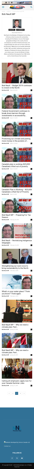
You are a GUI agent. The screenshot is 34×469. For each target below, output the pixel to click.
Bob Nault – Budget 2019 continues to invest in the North (17, 86)
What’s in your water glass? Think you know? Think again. (16, 292)
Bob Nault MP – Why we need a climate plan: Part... (15, 326)
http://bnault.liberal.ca (17, 32)
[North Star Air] (17, 3)
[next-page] (24, 393)
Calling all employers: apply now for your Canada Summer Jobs (17, 382)
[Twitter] (17, 458)
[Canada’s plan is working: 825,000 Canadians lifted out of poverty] (17, 154)
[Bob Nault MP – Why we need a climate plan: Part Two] (17, 311)
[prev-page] (9, 393)
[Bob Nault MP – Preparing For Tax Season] (17, 205)
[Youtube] (22, 458)
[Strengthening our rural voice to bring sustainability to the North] (17, 256)
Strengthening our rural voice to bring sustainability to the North (15, 267)
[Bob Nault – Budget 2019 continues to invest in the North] (17, 73)
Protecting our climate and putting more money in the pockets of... (16, 140)
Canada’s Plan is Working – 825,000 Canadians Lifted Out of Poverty (17, 191)
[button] (3, 7)
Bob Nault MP (5, 90)
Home (3, 11)
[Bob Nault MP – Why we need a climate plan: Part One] (17, 340)
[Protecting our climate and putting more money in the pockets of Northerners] (17, 129)
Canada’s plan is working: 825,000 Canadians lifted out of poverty (16, 165)
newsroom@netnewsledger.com (20, 446)
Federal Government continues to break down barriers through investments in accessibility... (16, 113)
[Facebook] (12, 458)
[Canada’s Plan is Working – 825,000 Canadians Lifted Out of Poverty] (17, 179)
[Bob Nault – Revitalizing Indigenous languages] (17, 230)
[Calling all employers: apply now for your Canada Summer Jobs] (17, 369)
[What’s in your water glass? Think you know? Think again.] (17, 281)
